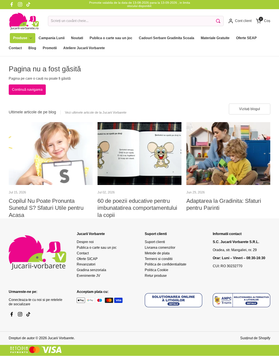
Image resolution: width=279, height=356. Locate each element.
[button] (263, 21)
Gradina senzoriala (91, 270)
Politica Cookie (156, 270)
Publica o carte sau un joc (97, 247)
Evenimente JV (88, 275)
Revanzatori (86, 264)
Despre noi (85, 242)
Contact (83, 253)
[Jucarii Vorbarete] (24, 21)
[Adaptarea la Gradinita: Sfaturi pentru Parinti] (228, 153)
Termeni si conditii (159, 259)
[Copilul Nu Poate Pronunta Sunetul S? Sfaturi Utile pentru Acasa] (51, 153)
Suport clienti (155, 242)
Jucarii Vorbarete (61, 338)
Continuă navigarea (27, 89)
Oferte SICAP (87, 259)
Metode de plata (157, 253)
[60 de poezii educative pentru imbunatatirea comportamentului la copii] (139, 153)
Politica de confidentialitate (165, 264)
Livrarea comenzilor (160, 247)
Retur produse (156, 275)
